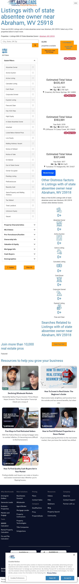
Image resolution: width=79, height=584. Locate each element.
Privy (34, 512)
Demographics (10, 259)
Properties (4, 36)
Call (65, 58)
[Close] (74, 555)
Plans (34, 496)
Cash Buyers (9, 254)
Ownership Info (10, 239)
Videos (50, 496)
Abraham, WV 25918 (47, 36)
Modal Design (48, 173)
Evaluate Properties (5, 507)
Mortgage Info (10, 249)
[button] (35, 45)
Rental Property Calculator (7, 531)
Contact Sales (37, 500)
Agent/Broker (21, 506)
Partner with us (69, 504)
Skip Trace (71, 58)
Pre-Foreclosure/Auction (14, 235)
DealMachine (37, 508)
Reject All (52, 578)
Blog (49, 508)
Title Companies (23, 527)
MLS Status (8, 230)
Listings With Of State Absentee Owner (24, 36)
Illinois (3, 571)
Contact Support (69, 500)
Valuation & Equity (11, 244)
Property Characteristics (14, 225)
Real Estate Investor (21, 497)
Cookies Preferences (17, 578)
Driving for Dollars (5, 497)
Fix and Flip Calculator (5, 537)
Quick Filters (9, 60)
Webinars (51, 504)
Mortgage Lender (23, 510)
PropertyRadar (37, 516)
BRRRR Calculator (5, 524)
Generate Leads (7, 502)
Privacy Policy (51, 573)
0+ (59, 215)
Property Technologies (21, 522)
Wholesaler (21, 502)
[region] (41, 567)
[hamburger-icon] (75, 3)
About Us (66, 496)
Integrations (21, 531)
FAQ (49, 500)
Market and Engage (5, 514)
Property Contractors (21, 515)
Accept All (67, 578)
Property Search (54, 512)
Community (52, 516)
